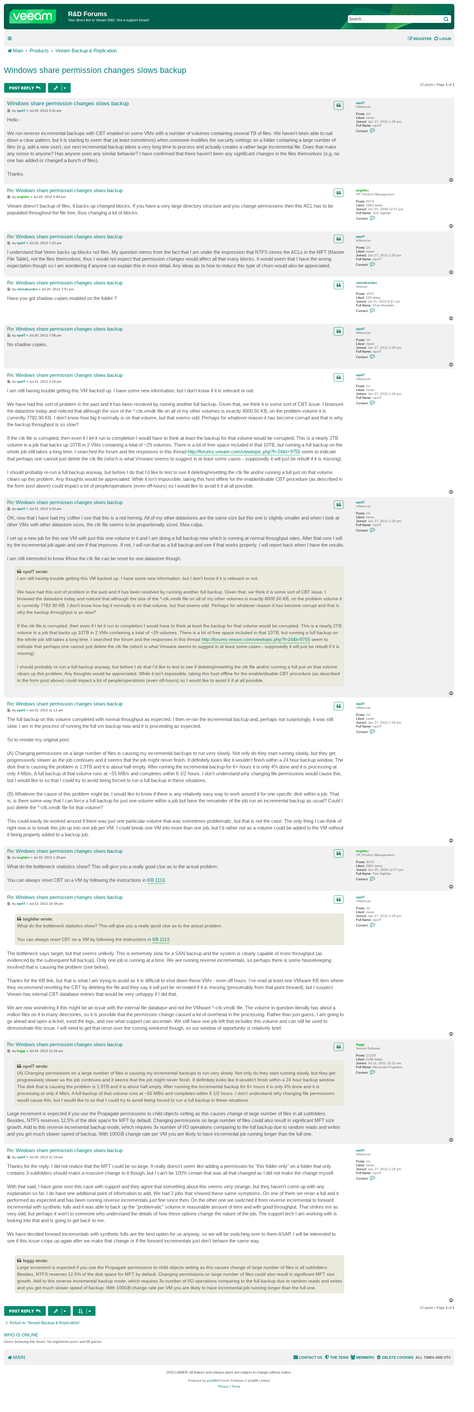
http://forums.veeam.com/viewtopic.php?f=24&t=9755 (244, 451)
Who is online (21, 1334)
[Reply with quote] (338, 105)
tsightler (362, 190)
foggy (360, 1044)
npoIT (360, 103)
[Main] (36, 14)
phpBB (212, 1380)
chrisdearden (366, 282)
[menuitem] (442, 39)
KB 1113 (156, 880)
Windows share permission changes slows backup (95, 70)
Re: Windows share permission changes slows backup (65, 190)
